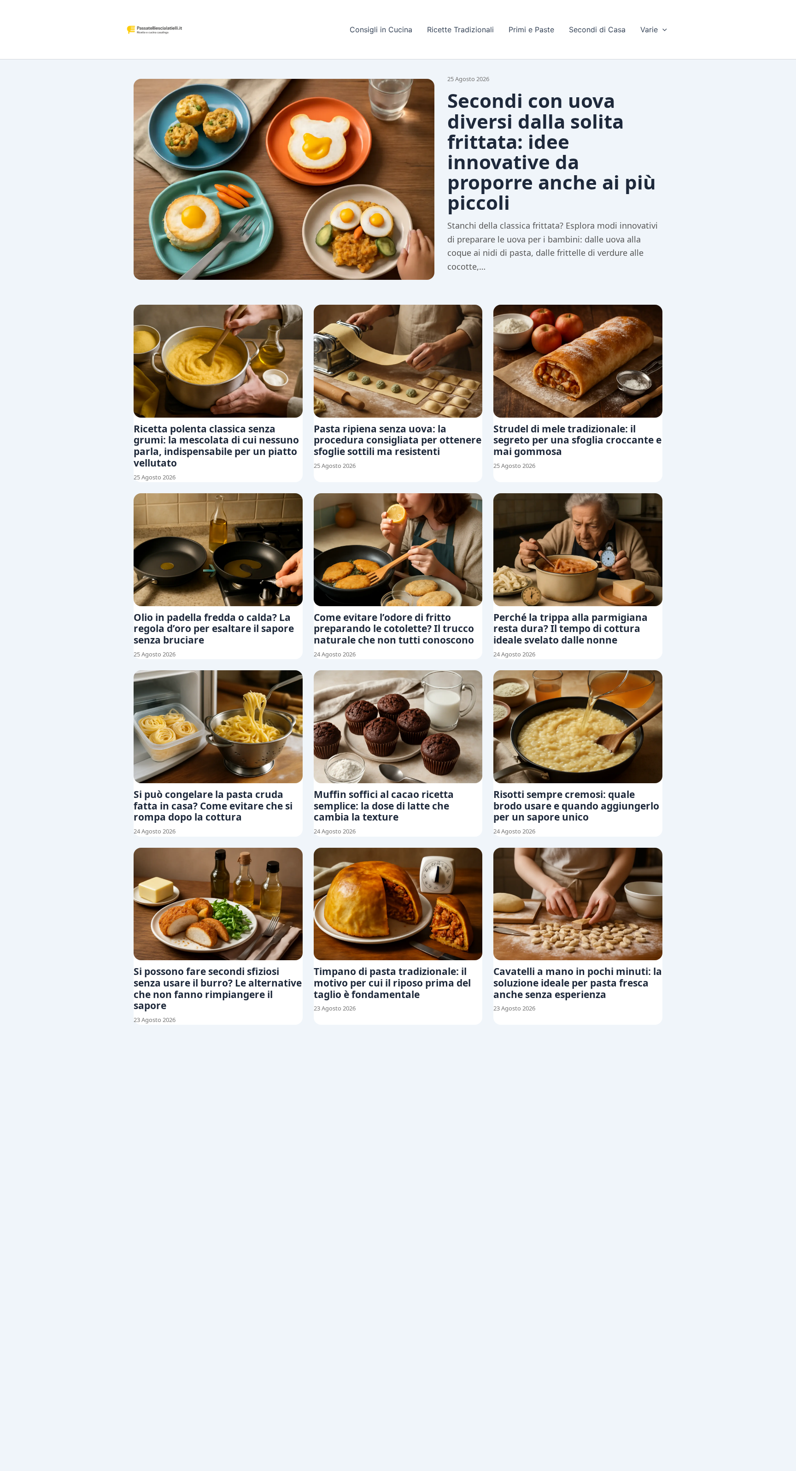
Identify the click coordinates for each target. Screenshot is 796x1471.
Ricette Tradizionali (460, 29)
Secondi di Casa (597, 29)
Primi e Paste (531, 29)
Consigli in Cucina (381, 29)
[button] (662, 29)
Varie (649, 29)
